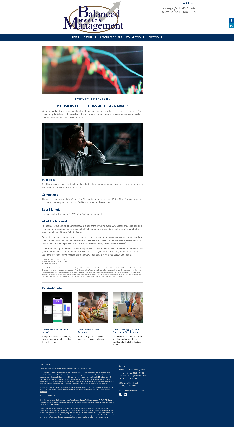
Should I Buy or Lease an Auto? (55, 331)
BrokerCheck (86, 368)
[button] (90, 37)
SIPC (105, 400)
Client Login (187, 3)
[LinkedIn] (231, 25)
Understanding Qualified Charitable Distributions (126, 331)
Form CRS (47, 364)
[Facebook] (231, 20)
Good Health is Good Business (88, 331)
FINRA (101, 400)
